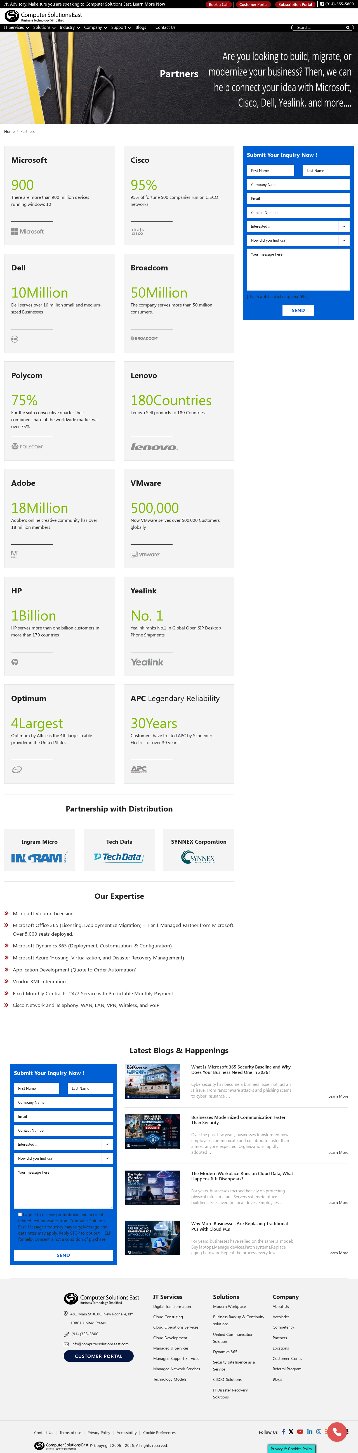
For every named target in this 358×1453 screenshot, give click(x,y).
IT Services (14, 27)
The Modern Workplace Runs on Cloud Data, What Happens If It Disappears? (242, 1175)
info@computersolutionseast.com (100, 1343)
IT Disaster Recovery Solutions (230, 1393)
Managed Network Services (176, 1368)
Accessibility (127, 1432)
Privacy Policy (99, 1432)
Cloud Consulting (168, 1316)
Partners (280, 1337)
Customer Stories (287, 1358)
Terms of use (70, 1432)
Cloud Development (170, 1337)
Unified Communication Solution (233, 1338)
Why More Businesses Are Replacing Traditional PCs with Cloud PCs (239, 1226)
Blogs (141, 27)
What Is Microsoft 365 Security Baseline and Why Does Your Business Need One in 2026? (241, 1069)
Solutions (41, 27)
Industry (67, 27)
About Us (281, 1306)
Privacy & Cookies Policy (291, 1448)
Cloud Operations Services (175, 1327)
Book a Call (219, 4)
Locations (281, 1348)
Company (93, 27)
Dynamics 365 (225, 1351)
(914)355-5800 (85, 1333)
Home (9, 131)
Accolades (281, 1316)
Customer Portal (253, 4)
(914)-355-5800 (339, 3)
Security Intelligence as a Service (234, 1365)
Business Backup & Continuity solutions (238, 1320)
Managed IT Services (171, 1348)
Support (118, 27)
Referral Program (287, 1368)
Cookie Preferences (159, 1432)
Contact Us (165, 27)
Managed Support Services (176, 1358)
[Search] (348, 28)
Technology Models (169, 1379)
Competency (283, 1327)
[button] (337, 1432)
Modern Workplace (229, 1306)
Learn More (338, 1096)
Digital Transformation (172, 1306)
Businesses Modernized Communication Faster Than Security (238, 1119)
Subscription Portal (295, 4)
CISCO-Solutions (227, 1379)
